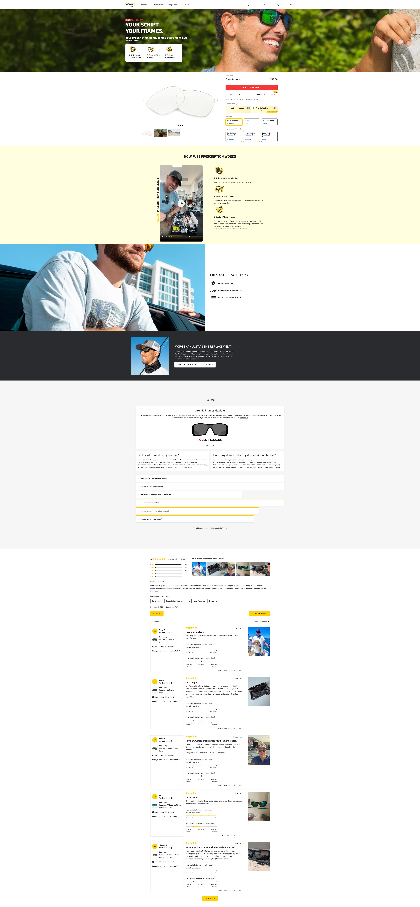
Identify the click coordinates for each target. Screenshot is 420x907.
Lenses (144, 5)
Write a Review (261, 614)
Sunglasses (172, 5)
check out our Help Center (217, 528)
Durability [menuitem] (213, 601)
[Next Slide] (268, 569)
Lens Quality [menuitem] (157, 601)
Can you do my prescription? (152, 486)
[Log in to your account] (278, 5)
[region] (231, 569)
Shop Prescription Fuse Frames (195, 364)
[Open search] (247, 4)
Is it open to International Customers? (156, 495)
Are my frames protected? (151, 503)
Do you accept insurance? (151, 519)
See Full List (210, 445)
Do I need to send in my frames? (153, 478)
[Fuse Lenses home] (130, 5)
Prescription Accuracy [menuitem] (174, 601)
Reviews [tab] (157, 607)
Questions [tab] (172, 607)
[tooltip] (164, 582)
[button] (217, 100)
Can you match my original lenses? (154, 511)
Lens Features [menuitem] (199, 601)
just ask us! (244, 418)
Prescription (158, 5)
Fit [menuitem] (189, 601)
